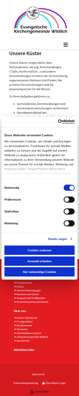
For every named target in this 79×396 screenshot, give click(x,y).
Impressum (38, 374)
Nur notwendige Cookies (39, 272)
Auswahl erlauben (39, 261)
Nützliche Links (24, 350)
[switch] (69, 200)
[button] (39, 44)
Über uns (20, 311)
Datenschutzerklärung (25, 383)
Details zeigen (57, 238)
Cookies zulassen (39, 250)
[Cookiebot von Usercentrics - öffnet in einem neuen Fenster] (58, 121)
